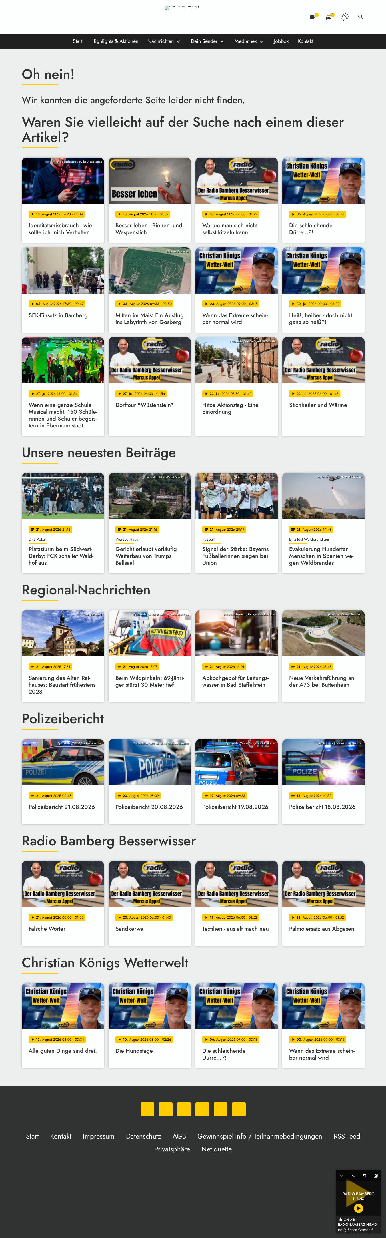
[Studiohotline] (84, 17)
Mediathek (246, 41)
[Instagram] (50, 17)
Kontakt (305, 41)
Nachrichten (160, 41)
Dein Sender (204, 41)
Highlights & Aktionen (114, 41)
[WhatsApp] (27, 17)
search (360, 17)
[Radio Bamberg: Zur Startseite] (193, 17)
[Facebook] (39, 17)
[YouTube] (61, 17)
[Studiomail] (73, 17)
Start (77, 41)
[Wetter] (344, 17)
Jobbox (281, 41)
